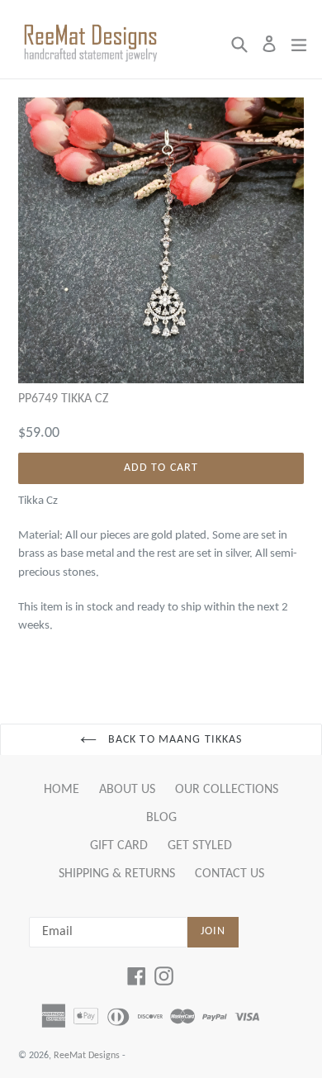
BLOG (161, 817)
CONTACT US (229, 874)
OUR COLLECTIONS (226, 789)
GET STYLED (200, 845)
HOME (61, 789)
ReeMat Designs (87, 1056)
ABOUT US (127, 789)
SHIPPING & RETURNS (117, 874)
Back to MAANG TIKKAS (174, 740)
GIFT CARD (119, 845)
